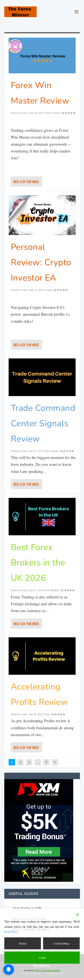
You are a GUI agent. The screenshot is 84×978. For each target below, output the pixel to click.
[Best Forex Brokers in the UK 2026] (42, 516)
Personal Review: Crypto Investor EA (41, 262)
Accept (42, 957)
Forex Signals (51, 451)
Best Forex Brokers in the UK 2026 (38, 563)
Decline (22, 943)
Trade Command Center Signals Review (43, 423)
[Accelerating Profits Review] (42, 656)
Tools (47, 714)
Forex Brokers (51, 590)
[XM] (38, 880)
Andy (24, 112)
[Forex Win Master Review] (42, 55)
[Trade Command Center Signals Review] (42, 377)
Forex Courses (52, 112)
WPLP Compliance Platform (47, 970)
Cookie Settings (61, 943)
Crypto (48, 289)
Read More (26, 181)
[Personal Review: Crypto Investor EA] (42, 215)
